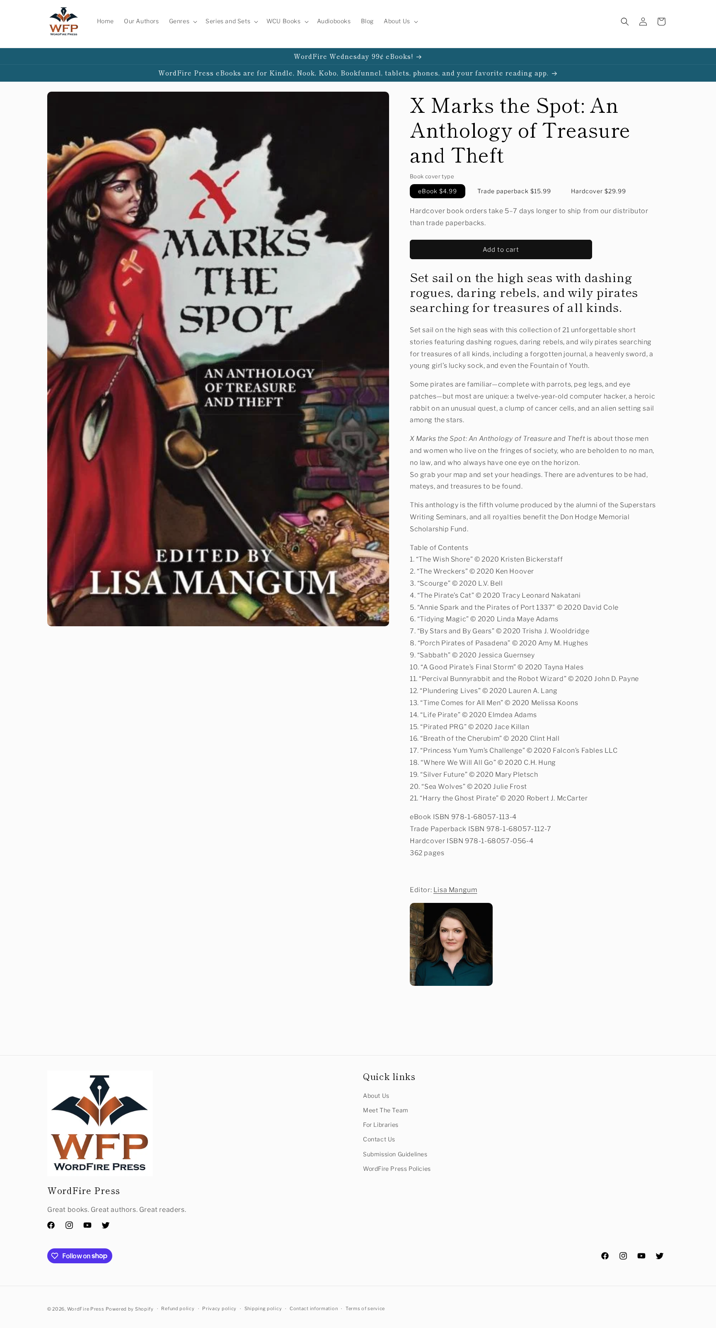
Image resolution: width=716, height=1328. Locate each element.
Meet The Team (386, 1110)
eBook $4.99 (437, 191)
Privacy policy (219, 1308)
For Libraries (381, 1124)
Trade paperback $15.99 (514, 191)
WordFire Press (85, 1309)
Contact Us (379, 1139)
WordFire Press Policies (397, 1168)
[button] (182, 21)
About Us (376, 1095)
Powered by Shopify (130, 1309)
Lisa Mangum (455, 890)
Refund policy (177, 1308)
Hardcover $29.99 (598, 191)
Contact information (314, 1308)
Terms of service (365, 1308)
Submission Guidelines (395, 1154)
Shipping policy (263, 1308)
